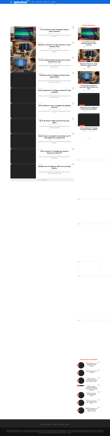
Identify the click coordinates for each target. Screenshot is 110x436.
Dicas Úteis (46, 1)
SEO (50, 33)
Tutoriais (53, 1)
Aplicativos (39, 1)
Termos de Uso (56, 424)
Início (33, 1)
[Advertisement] (55, 14)
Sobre (62, 424)
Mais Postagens (42, 179)
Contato (67, 424)
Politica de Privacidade (46, 424)
